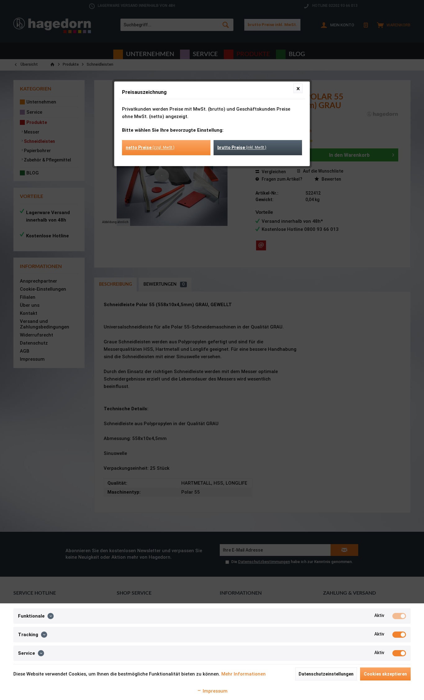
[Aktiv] (399, 616)
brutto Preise (241, 147)
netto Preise (150, 147)
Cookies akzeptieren (385, 673)
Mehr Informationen (243, 674)
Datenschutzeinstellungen (326, 673)
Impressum (214, 691)
